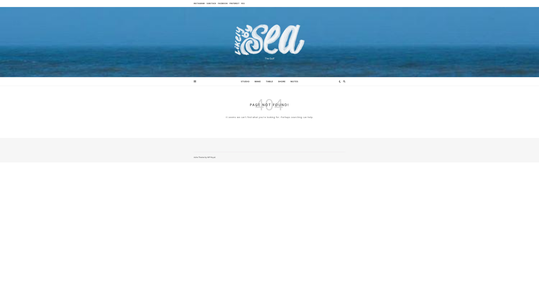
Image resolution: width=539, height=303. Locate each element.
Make (258, 81)
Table (269, 81)
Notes (294, 81)
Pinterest (234, 3)
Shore (282, 81)
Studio (245, 81)
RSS (243, 3)
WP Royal (211, 157)
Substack (211, 3)
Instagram (199, 3)
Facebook (223, 3)
